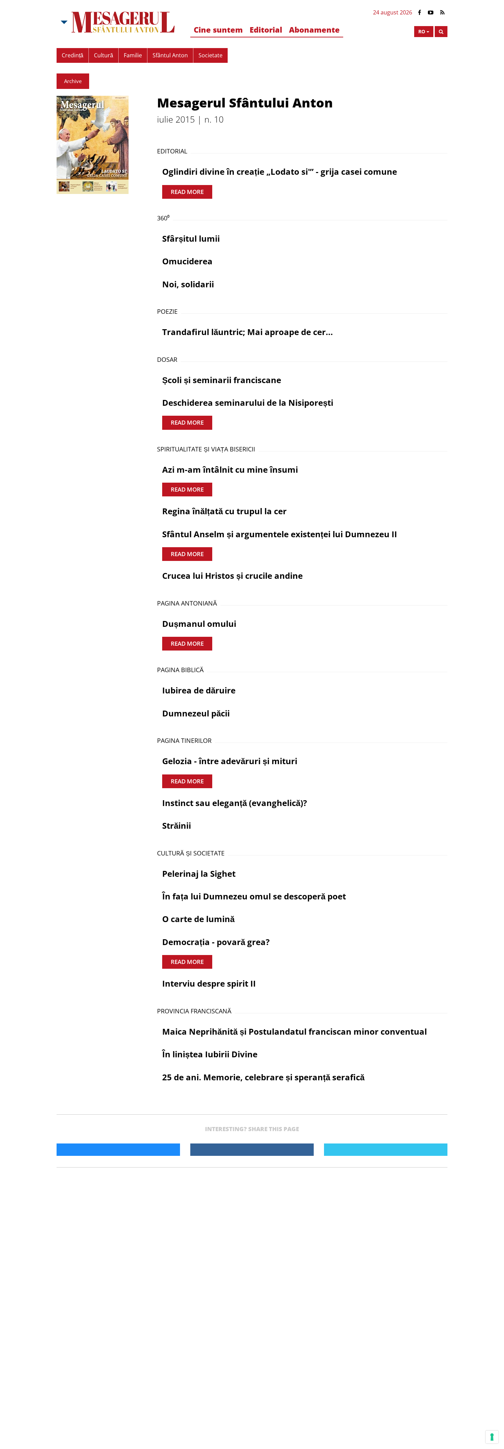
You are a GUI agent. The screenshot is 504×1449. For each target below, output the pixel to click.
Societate (211, 55)
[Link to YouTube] (430, 12)
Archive (73, 81)
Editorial (266, 29)
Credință (72, 55)
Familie (133, 55)
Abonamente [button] (314, 29)
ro (421, 31)
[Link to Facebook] (419, 12)
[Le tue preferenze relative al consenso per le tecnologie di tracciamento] (492, 1437)
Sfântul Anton (170, 55)
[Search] (441, 31)
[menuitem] (218, 30)
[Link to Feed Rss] (442, 12)
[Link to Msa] (123, 22)
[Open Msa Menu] (63, 22)
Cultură (103, 55)
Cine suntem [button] (218, 29)
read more (187, 192)
